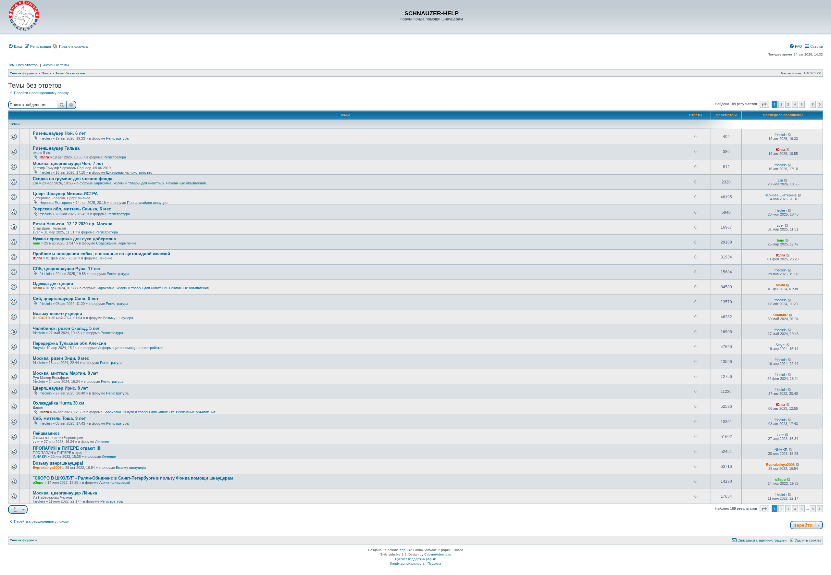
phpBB (405, 550)
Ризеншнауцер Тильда (56, 148)
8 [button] (813, 104)
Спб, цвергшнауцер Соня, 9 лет (65, 298)
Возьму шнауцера (118, 318)
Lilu (35, 183)
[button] (764, 104)
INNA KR (40, 456)
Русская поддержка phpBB (415, 559)
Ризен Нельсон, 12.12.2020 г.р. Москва (72, 223)
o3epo (38, 482)
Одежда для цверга (53, 283)
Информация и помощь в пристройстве (130, 348)
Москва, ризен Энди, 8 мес (61, 358)
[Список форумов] (24, 16)
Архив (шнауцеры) (114, 482)
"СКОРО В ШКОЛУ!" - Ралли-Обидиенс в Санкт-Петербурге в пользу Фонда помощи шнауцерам (133, 478)
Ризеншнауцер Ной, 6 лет (59, 133)
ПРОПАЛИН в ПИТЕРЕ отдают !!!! (67, 448)
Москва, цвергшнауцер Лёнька (65, 493)
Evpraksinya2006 (47, 467)
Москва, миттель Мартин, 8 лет (65, 373)
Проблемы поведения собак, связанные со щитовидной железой (101, 253)
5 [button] (802, 104)
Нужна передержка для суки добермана (74, 238)
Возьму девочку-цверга (57, 313)
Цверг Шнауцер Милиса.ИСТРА (65, 193)
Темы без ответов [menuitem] (23, 65)
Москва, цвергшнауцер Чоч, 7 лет (68, 163)
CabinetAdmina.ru (437, 554)
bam (36, 243)
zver (36, 232)
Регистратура (117, 138)
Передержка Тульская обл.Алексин (69, 343)
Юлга (44, 157)
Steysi (38, 348)
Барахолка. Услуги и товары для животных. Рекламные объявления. (150, 183)
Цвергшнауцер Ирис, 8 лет (60, 388)
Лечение (105, 258)
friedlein (46, 138)
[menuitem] (15, 46)
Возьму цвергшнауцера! (58, 463)
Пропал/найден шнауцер (147, 203)
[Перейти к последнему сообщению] (790, 135)
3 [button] (788, 104)
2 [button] (781, 104)
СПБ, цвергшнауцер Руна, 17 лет (67, 268)
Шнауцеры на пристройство (129, 172)
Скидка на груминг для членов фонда (72, 178)
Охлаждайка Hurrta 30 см (58, 403)
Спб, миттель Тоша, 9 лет (59, 418)
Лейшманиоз (46, 433)
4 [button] (795, 104)
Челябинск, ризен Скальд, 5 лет (66, 328)
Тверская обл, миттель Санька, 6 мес (72, 208)
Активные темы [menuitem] (56, 65)
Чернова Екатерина (56, 203)
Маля (37, 288)
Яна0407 (40, 318)
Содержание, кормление (116, 243)
